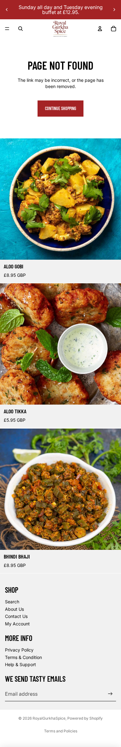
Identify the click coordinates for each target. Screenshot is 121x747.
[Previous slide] (7, 9)
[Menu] (7, 28)
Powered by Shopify (85, 718)
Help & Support (20, 664)
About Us (14, 609)
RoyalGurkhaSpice (49, 718)
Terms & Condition (23, 657)
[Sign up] (110, 693)
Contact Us (16, 616)
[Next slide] (114, 9)
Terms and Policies (60, 731)
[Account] (100, 28)
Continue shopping (60, 108)
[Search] (20, 28)
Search (12, 601)
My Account (17, 623)
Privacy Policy (19, 649)
